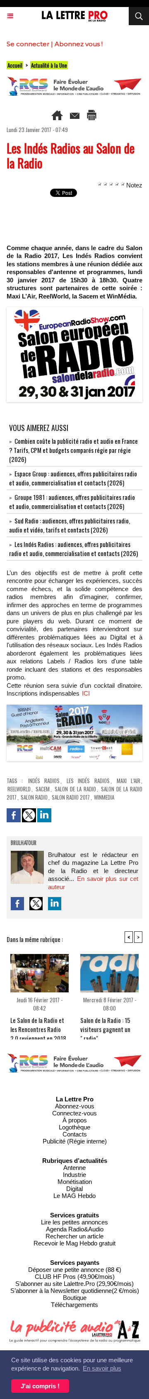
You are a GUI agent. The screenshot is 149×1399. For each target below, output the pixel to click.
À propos (74, 1120)
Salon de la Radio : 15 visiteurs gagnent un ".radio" (105, 1026)
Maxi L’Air (128, 780)
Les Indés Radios (88, 780)
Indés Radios (44, 780)
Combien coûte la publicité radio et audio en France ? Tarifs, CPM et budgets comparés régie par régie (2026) (73, 450)
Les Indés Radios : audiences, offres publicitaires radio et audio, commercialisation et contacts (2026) (73, 549)
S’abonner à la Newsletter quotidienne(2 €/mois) (74, 1290)
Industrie (74, 1174)
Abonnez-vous (74, 1106)
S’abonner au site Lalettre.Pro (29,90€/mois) (74, 1283)
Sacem (43, 789)
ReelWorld (19, 789)
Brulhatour (23, 843)
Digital (74, 1188)
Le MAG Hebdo (74, 1195)
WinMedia (104, 797)
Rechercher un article (74, 1236)
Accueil (14, 65)
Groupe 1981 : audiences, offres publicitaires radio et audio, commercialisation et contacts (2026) (72, 501)
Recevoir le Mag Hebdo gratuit (74, 1243)
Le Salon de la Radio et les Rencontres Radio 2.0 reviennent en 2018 (38, 1026)
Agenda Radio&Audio (74, 1229)
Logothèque (74, 1127)
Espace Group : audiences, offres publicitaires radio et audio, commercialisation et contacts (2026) (73, 478)
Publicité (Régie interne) (75, 1141)
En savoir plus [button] (102, 1368)
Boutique (75, 1297)
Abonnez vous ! (79, 44)
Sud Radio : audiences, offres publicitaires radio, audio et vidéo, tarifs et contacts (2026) (69, 525)
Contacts (74, 1134)
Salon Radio (34, 797)
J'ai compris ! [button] (40, 1386)
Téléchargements (74, 1304)
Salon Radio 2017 (71, 797)
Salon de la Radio (75, 789)
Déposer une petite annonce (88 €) (74, 1269)
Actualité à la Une (49, 65)
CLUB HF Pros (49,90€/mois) (75, 1276)
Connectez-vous (74, 1113)
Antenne (74, 1167)
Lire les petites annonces (74, 1222)
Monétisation (75, 1181)
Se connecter (28, 44)
